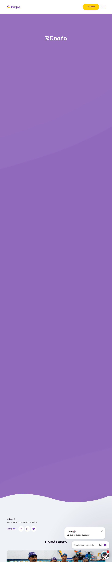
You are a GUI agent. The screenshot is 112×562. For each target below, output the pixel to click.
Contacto (91, 6)
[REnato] (21, 529)
